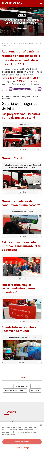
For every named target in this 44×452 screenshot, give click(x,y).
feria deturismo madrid (15, 390)
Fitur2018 (35, 390)
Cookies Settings (22, 448)
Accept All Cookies (22, 442)
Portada (5, 44)
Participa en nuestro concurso (20, 77)
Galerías (22, 15)
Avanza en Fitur (22, 386)
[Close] (41, 425)
